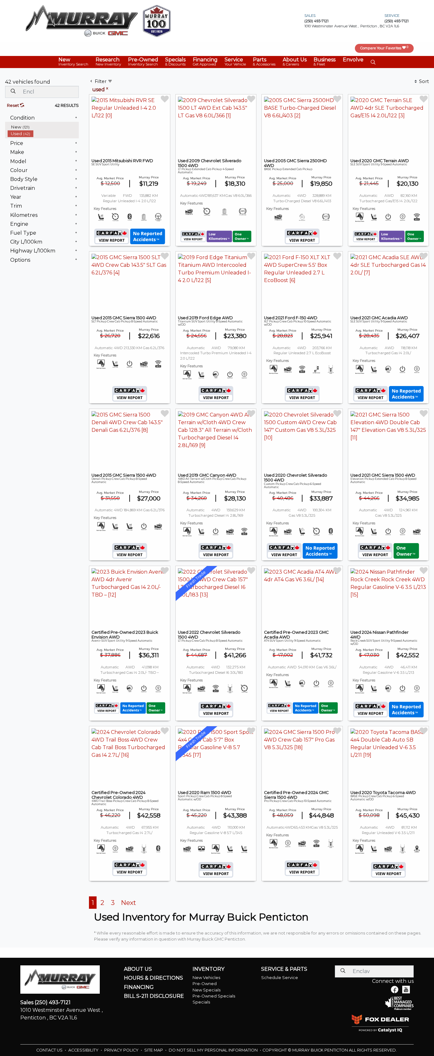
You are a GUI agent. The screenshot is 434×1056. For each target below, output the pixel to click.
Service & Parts (284, 969)
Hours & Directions (153, 978)
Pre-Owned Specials (214, 996)
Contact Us (50, 1050)
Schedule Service (279, 977)
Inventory (208, 969)
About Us (138, 969)
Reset (13, 105)
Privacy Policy (121, 1050)
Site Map (154, 1050)
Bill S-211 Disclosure (154, 996)
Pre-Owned (205, 983)
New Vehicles (206, 977)
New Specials (206, 990)
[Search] (13, 91)
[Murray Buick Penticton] (81, 20)
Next (128, 903)
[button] (73, 62)
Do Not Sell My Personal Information (214, 1050)
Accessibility (83, 1050)
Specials (201, 1002)
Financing (139, 987)
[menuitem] (43, 127)
